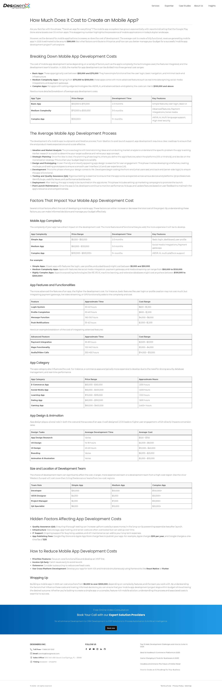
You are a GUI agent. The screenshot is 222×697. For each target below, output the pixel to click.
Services (155, 6)
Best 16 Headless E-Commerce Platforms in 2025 (160, 652)
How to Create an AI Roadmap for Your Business (160, 670)
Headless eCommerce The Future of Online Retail (160, 664)
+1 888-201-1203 (47, 649)
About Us (198, 6)
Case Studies (185, 6)
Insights (212, 6)
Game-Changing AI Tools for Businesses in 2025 (159, 658)
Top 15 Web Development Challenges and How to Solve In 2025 (164, 645)
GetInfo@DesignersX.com (48, 654)
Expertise (169, 6)
